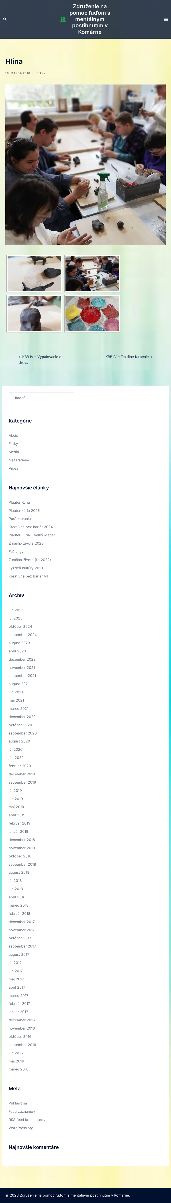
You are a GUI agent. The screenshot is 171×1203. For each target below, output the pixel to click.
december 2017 (22, 921)
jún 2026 (16, 610)
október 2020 (20, 725)
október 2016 (20, 1036)
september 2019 (22, 782)
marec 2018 (18, 905)
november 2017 (22, 930)
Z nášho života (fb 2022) (30, 559)
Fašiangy (16, 551)
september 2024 (23, 634)
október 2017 (20, 938)
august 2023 (19, 643)
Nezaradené (19, 460)
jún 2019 (16, 799)
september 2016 (22, 1044)
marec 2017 (18, 995)
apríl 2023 (17, 651)
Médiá (14, 452)
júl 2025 (15, 618)
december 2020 (22, 716)
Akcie (13, 435)
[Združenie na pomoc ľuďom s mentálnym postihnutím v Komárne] (63, 19)
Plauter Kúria (19, 502)
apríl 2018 (17, 897)
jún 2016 (16, 1053)
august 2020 (19, 741)
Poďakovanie (20, 518)
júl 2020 (15, 749)
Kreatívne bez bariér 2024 (31, 527)
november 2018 (22, 848)
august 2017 (19, 954)
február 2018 (19, 913)
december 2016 (22, 1020)
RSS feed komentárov (27, 1119)
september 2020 (23, 733)
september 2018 (22, 864)
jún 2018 (16, 889)
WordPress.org (21, 1128)
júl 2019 (15, 790)
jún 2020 (16, 757)
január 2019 (18, 831)
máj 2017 (16, 979)
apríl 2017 (17, 987)
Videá (13, 468)
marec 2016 (18, 1069)
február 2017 (19, 1003)
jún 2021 (16, 692)
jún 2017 (16, 971)
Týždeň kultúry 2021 (26, 568)
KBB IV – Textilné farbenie (127, 356)
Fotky (41, 73)
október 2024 (20, 626)
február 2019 (19, 823)
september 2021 (22, 675)
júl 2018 (15, 880)
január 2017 (18, 1012)
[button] (5, 19)
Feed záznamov (22, 1111)
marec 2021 (18, 708)
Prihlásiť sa (18, 1103)
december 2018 (22, 839)
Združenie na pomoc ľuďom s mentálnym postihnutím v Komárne (89, 19)
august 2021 (19, 684)
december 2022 (22, 659)
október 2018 (20, 856)
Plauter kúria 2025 (24, 510)
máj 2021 (16, 700)
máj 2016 (16, 1061)
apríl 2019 (17, 815)
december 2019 (22, 774)
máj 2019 (16, 807)
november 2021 (22, 667)
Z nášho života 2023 (26, 543)
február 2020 (20, 766)
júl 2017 (15, 962)
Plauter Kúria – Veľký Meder (32, 535)
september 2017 (22, 946)
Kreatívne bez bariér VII (28, 576)
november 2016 (22, 1028)
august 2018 (19, 872)
